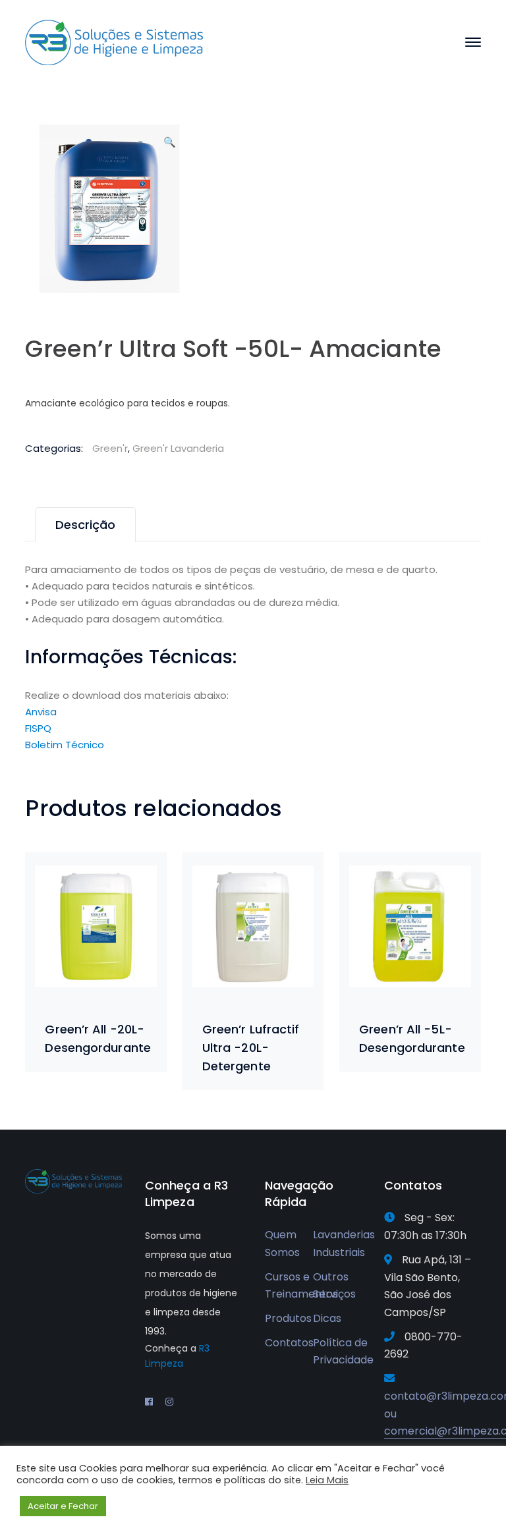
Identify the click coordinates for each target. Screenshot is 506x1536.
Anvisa (41, 712)
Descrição (85, 524)
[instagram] (169, 1401)
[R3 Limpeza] (114, 42)
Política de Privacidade (343, 1351)
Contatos (289, 1342)
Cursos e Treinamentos (301, 1285)
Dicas (327, 1318)
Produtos (288, 1318)
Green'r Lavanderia (178, 448)
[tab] (85, 524)
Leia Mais (327, 1480)
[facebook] (149, 1401)
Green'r (110, 448)
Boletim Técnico (64, 745)
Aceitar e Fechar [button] (63, 1506)
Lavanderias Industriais (344, 1243)
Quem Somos (282, 1243)
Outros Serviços (334, 1285)
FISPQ (38, 728)
